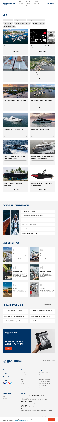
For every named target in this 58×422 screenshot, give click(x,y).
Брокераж (21, 3)
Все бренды (24, 388)
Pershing (23, 383)
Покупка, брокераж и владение (22, 23)
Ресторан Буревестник (44, 383)
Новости (5, 398)
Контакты (5, 400)
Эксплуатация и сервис (39, 23)
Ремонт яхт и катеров (44, 372)
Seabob (40, 390)
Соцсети (5, 380)
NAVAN (22, 379)
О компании (29, 5)
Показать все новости (47, 304)
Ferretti (23, 385)
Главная (4, 9)
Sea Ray (23, 372)
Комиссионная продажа (45, 377)
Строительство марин (44, 381)
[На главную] (9, 4)
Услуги (35, 1)
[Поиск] (45, 3)
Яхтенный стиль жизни (9, 26)
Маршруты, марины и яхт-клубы (36, 20)
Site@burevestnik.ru (39, 395)
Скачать (8, 348)
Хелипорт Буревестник (44, 388)
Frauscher (23, 377)
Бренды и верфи (8, 20)
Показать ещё (28, 194)
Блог (4, 396)
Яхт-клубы (36, 3)
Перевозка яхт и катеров (45, 375)
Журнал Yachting (43, 385)
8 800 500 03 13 (26, 395)
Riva (22, 381)
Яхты (20, 1)
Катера (28, 1)
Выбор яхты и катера (20, 20)
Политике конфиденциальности (21, 420)
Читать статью (15, 51)
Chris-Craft (23, 375)
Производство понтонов (45, 379)
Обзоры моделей (8, 23)
